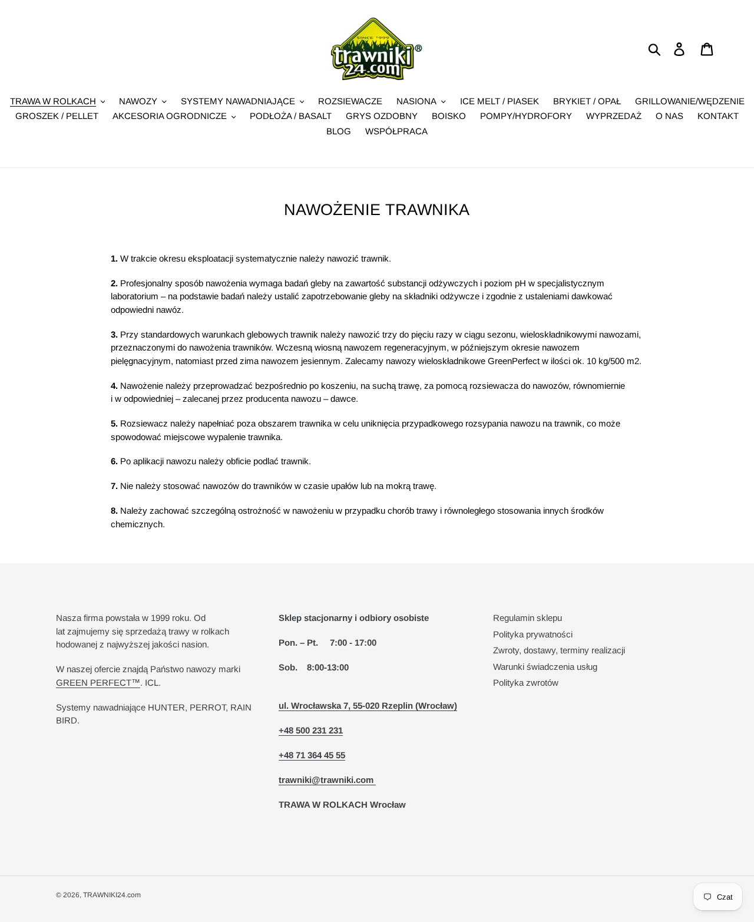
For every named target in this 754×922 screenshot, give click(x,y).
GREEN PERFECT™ (98, 683)
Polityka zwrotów (525, 683)
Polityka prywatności (533, 634)
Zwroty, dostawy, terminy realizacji (559, 650)
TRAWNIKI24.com (112, 895)
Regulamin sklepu (527, 618)
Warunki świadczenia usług (545, 667)
